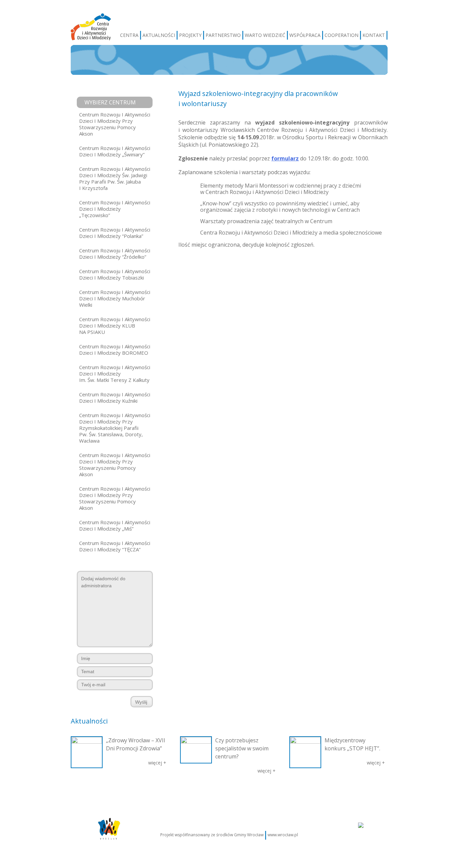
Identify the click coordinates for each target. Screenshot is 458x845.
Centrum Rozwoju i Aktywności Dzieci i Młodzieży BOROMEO (114, 349)
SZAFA (201, 792)
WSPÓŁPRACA (305, 35)
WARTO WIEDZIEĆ (265, 35)
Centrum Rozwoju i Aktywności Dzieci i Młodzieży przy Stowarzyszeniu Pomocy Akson (114, 124)
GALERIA (181, 792)
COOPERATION (341, 35)
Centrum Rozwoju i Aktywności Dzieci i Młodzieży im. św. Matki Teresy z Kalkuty (114, 373)
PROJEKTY (190, 35)
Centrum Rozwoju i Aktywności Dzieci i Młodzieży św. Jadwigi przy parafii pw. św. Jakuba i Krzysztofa (114, 178)
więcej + (157, 762)
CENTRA (129, 35)
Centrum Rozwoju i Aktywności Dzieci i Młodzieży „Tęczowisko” (114, 208)
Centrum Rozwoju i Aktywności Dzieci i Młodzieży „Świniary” (114, 151)
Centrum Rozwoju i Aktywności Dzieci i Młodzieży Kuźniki (114, 397)
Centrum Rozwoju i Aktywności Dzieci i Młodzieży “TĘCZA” (114, 546)
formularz (285, 158)
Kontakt (355, 792)
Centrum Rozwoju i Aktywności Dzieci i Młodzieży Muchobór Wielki (114, 298)
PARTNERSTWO (223, 35)
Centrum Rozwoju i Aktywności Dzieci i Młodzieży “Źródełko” (114, 253)
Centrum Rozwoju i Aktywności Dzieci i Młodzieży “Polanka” (114, 232)
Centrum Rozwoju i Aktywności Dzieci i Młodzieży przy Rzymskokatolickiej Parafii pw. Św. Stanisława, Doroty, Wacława (114, 428)
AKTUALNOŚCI (158, 35)
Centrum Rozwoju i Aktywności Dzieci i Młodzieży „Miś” (114, 525)
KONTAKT (373, 35)
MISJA (108, 792)
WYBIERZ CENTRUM (110, 102)
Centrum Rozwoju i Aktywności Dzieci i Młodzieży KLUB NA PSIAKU (114, 325)
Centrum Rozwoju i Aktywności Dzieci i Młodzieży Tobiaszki (114, 274)
